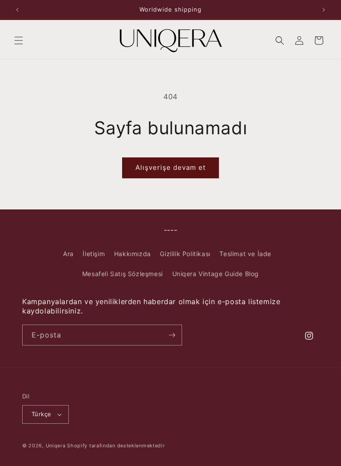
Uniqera (56, 445)
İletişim (94, 253)
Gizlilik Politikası (185, 253)
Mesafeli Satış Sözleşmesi (122, 273)
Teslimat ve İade (245, 253)
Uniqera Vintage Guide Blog (215, 273)
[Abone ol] (172, 335)
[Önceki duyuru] (17, 10)
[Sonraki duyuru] (323, 10)
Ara (68, 253)
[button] (18, 40)
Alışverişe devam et (170, 167)
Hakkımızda (132, 253)
